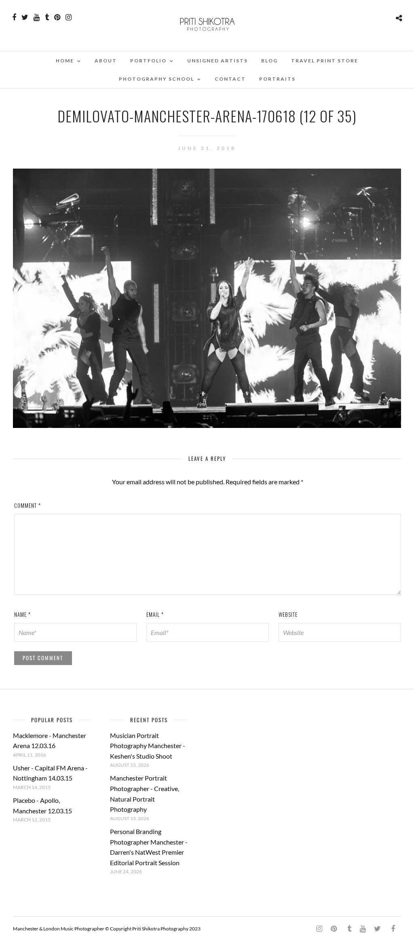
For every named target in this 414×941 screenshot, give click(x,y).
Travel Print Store (324, 61)
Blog (269, 61)
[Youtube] (37, 17)
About (106, 61)
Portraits (277, 79)
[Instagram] (68, 17)
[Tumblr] (47, 17)
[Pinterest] (57, 17)
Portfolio (148, 61)
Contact (230, 79)
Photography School (156, 79)
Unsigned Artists (217, 61)
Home (65, 61)
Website (288, 614)
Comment (27, 505)
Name (22, 614)
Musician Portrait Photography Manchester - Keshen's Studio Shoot (147, 745)
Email (155, 614)
